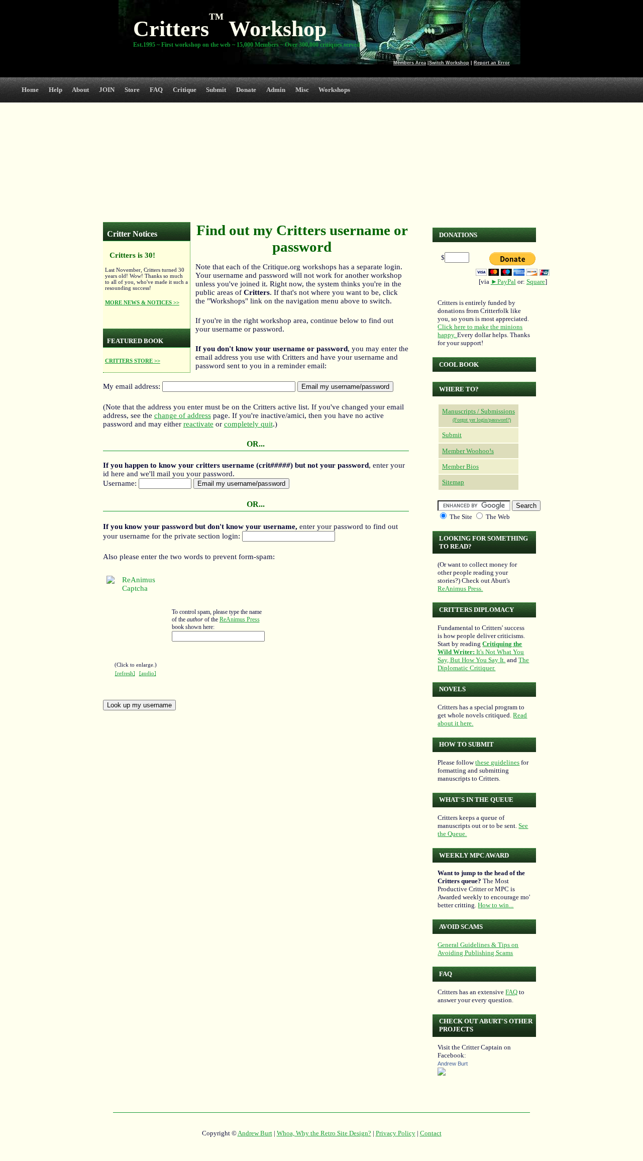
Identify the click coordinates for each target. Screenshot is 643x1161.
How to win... (495, 905)
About (80, 89)
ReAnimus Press (240, 619)
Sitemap (453, 482)
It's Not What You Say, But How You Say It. (481, 652)
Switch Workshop (449, 62)
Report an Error (492, 62)
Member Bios (460, 466)
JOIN (107, 89)
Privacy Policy (395, 1133)
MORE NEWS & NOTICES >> (142, 302)
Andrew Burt (453, 1064)
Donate (246, 89)
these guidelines (497, 762)
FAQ (156, 89)
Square (535, 281)
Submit (216, 89)
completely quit (248, 424)
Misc (302, 89)
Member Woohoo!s (468, 451)
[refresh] (125, 673)
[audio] (147, 673)
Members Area (409, 62)
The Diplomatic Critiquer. (483, 664)
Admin (275, 89)
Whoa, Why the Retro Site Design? (324, 1133)
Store (132, 89)
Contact (431, 1133)
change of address (182, 415)
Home (30, 89)
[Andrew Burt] (442, 1073)
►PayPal (503, 281)
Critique (184, 89)
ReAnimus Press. (460, 588)
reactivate (198, 424)
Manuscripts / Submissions (478, 411)
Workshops (334, 89)
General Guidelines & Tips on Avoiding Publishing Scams (478, 949)
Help (55, 89)
